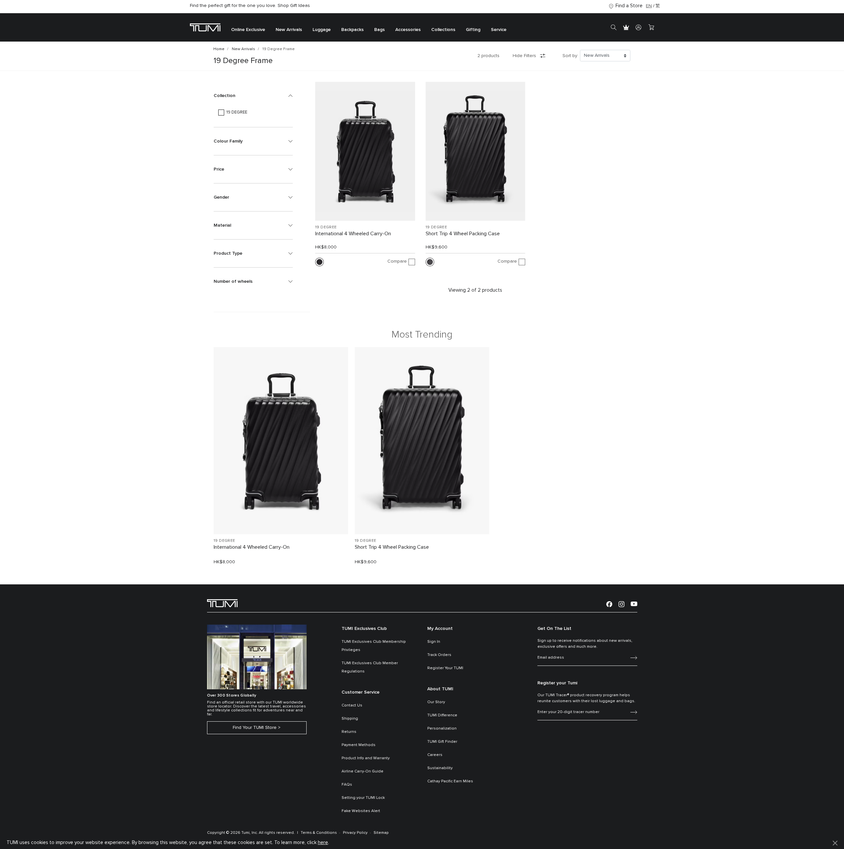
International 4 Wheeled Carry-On (353, 233)
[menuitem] (248, 27)
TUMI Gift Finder (442, 742)
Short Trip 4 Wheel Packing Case (463, 233)
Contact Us (352, 705)
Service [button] (498, 29)
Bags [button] (379, 29)
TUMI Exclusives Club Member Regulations (370, 667)
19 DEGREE (326, 227)
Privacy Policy (355, 833)
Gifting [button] (473, 29)
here (323, 842)
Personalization (442, 729)
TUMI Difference (442, 715)
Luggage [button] (322, 29)
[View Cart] (651, 27)
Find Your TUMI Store (255, 727)
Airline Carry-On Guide (362, 771)
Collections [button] (443, 29)
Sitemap (381, 833)
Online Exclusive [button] (248, 29)
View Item (281, 518)
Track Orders (439, 655)
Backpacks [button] (352, 29)
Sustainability (440, 768)
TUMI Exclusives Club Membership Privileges (374, 646)
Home (219, 49)
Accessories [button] (408, 29)
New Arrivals (243, 49)
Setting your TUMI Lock (363, 798)
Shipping (350, 719)
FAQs (347, 785)
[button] (253, 96)
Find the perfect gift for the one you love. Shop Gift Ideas (250, 5)
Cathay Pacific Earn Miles (450, 781)
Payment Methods (359, 745)
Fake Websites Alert (361, 811)
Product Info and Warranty (366, 758)
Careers (434, 755)
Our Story (436, 702)
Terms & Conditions (319, 833)
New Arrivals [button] (289, 29)
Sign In (433, 642)
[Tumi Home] (205, 27)
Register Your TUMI (445, 668)
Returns (349, 732)
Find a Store (629, 5)
